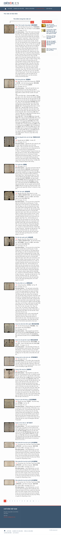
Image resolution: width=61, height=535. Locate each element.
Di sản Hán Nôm (40, 8)
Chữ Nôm (13, 3)
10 (27, 501)
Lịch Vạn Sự (49, 8)
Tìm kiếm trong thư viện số (22, 19)
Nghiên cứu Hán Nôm (19, 8)
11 (30, 501)
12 (33, 501)
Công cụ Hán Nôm (29, 8)
